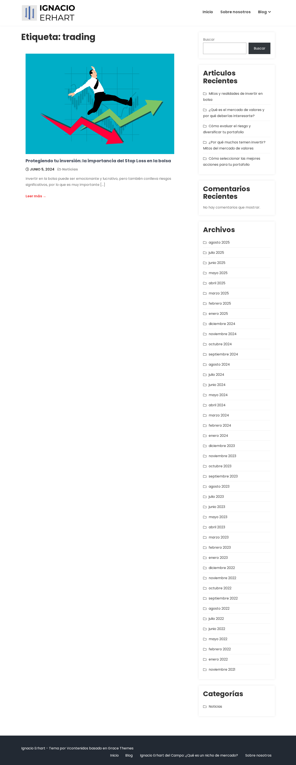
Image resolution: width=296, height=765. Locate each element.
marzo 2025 (219, 293)
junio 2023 (217, 506)
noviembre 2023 (222, 455)
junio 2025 (217, 262)
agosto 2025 (219, 242)
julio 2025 (216, 252)
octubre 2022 (220, 588)
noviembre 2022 (222, 577)
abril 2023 (217, 527)
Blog (262, 11)
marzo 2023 (219, 537)
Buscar (209, 39)
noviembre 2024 (223, 333)
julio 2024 (216, 374)
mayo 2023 (218, 516)
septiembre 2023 (223, 476)
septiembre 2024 (223, 354)
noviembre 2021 (222, 669)
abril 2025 (217, 283)
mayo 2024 (218, 394)
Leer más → (36, 196)
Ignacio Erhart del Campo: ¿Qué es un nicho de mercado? (189, 755)
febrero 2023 (220, 547)
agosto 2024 (219, 364)
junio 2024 (217, 384)
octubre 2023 (220, 466)
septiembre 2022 (223, 598)
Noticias (70, 169)
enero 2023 (218, 557)
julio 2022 (216, 618)
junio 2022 (217, 628)
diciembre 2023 (222, 445)
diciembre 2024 (222, 323)
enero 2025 (218, 313)
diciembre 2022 (222, 567)
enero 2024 (218, 435)
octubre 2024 (220, 344)
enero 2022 (218, 659)
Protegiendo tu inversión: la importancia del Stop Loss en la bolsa (98, 161)
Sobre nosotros (235, 11)
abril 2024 (217, 405)
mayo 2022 (218, 638)
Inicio (208, 11)
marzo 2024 (219, 415)
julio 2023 (216, 496)
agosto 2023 (219, 486)
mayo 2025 (218, 272)
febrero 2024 (220, 425)
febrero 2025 (220, 303)
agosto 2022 (219, 608)
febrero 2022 (220, 649)
